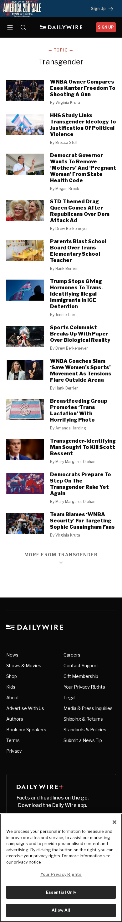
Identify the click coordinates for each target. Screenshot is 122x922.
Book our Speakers (26, 729)
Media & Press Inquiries (88, 708)
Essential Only (61, 892)
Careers (72, 654)
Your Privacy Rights (84, 687)
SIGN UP (106, 27)
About (12, 697)
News (12, 654)
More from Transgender (61, 555)
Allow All (61, 910)
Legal (69, 697)
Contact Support (81, 665)
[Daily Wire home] (61, 27)
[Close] (114, 822)
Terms (13, 740)
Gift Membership (81, 676)
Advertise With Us (25, 708)
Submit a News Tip (83, 740)
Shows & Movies (23, 665)
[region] (61, 867)
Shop (11, 676)
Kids (10, 687)
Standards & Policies (85, 729)
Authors (14, 719)
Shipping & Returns (83, 719)
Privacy (14, 751)
